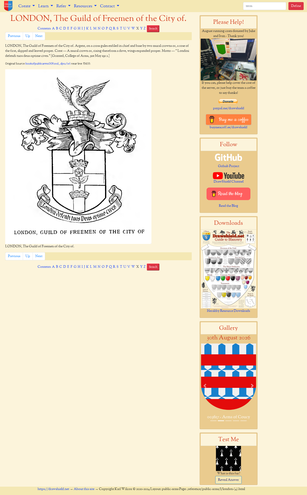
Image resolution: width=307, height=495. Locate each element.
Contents (44, 28)
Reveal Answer (228, 480)
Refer (61, 6)
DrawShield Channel (229, 181)
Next (38, 36)
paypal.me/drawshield (228, 108)
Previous (14, 36)
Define (296, 6)
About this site (84, 489)
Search (153, 28)
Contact (108, 6)
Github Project (228, 166)
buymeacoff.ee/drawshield (228, 127)
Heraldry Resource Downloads (228, 311)
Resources (83, 6)
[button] (205, 385)
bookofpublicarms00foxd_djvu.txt (48, 63)
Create (24, 6)
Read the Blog (228, 206)
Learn (43, 6)
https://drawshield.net (53, 489)
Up (27, 36)
